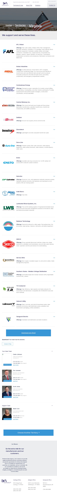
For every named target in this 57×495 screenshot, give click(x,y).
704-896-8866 (17, 417)
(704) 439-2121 (18, 415)
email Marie (15, 419)
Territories (20, 25)
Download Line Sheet (28, 333)
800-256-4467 (36, 2)
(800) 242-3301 (32, 489)
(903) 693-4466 (17, 489)
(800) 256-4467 (17, 490)
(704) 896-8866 (19, 363)
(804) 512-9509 (18, 393)
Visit (54, 44)
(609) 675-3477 (18, 377)
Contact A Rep (7, 344)
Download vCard (7, 364)
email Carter (16, 365)
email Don (15, 381)
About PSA (29, 5)
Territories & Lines (18, 5)
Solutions (37, 5)
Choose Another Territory (28, 433)
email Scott (15, 397)
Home (9, 25)
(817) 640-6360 (32, 487)
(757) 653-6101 (18, 361)
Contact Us (52, 5)
